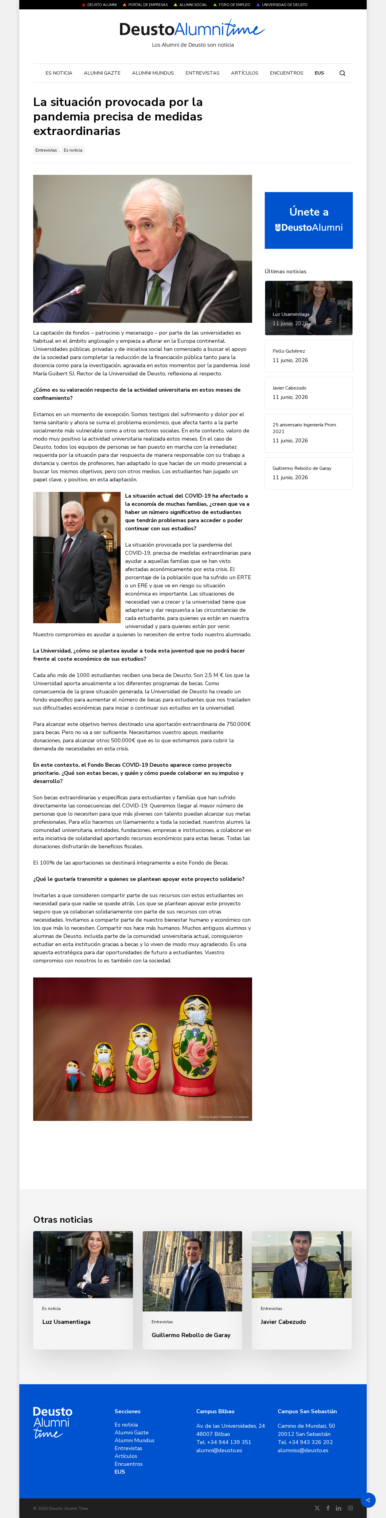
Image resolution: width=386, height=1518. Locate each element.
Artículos (126, 1456)
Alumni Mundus (134, 1440)
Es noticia (73, 150)
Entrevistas (46, 150)
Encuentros (129, 1464)
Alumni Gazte (132, 1432)
